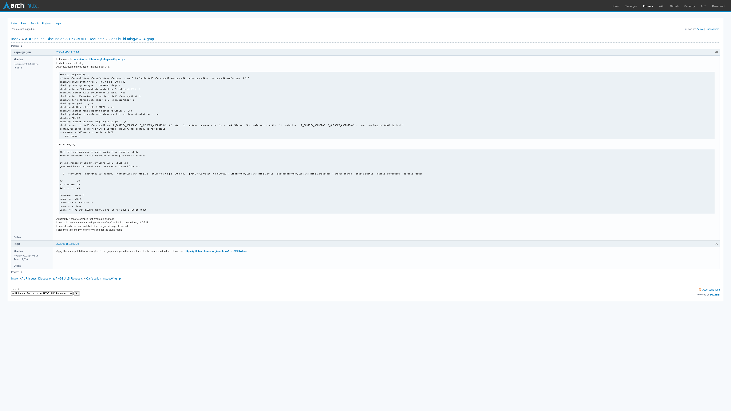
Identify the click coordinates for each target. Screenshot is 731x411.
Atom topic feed (711, 289)
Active (700, 29)
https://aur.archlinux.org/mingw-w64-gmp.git (99, 59)
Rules (24, 23)
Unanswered (712, 29)
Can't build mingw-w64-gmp (131, 39)
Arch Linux (21, 6)
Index (14, 23)
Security (689, 6)
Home (615, 6)
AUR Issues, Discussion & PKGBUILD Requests (64, 39)
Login (58, 23)
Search (34, 23)
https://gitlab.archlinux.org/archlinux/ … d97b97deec (216, 251)
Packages (631, 6)
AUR (703, 6)
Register (46, 23)
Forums (648, 6)
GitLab (674, 6)
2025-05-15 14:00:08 (67, 52)
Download (718, 6)
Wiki (661, 6)
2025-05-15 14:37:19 (67, 243)
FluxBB (715, 294)
